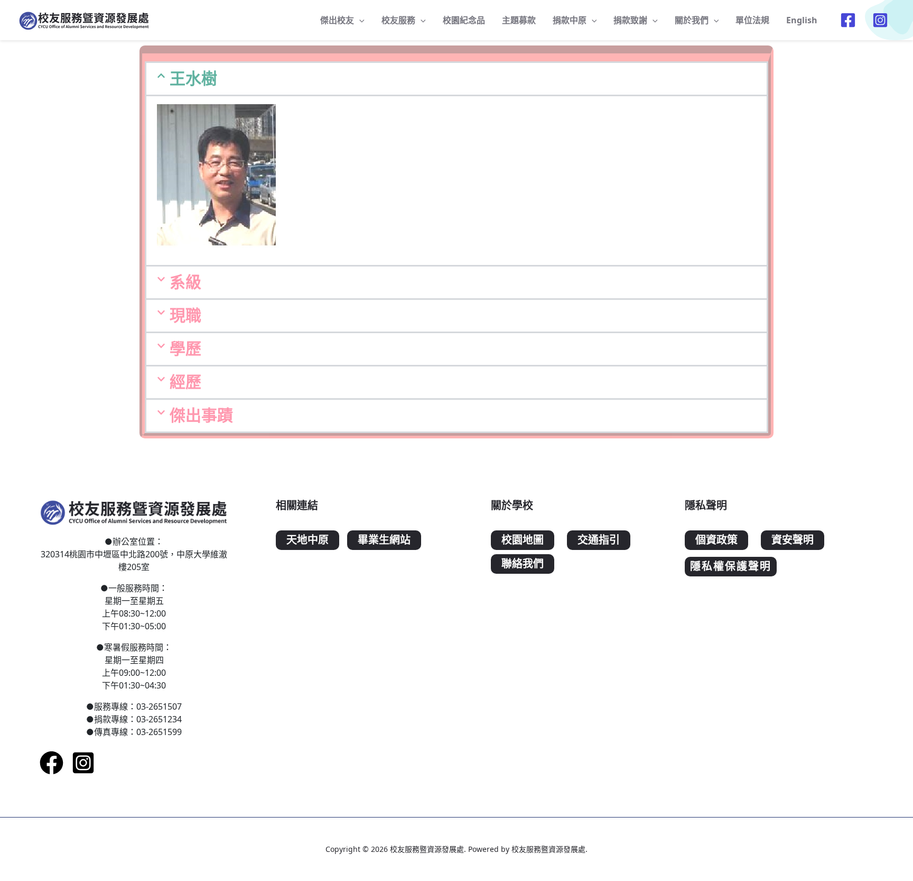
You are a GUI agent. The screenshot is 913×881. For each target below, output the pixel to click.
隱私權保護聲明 (730, 566)
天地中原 (307, 540)
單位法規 (752, 20)
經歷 (185, 382)
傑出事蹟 (201, 415)
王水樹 (193, 78)
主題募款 (519, 20)
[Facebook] (51, 763)
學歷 (185, 348)
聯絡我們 (522, 564)
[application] (359, 20)
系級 (185, 282)
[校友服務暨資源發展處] (84, 19)
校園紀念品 (464, 20)
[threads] (882, 20)
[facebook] (849, 20)
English (801, 20)
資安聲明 (792, 540)
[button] (456, 79)
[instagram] (83, 763)
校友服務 (398, 20)
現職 (185, 315)
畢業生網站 (384, 540)
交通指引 (598, 540)
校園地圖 (522, 540)
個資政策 (716, 540)
